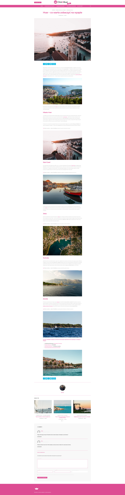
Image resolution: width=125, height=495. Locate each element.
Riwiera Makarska (48, 344)
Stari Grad (73, 165)
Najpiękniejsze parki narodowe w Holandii (82, 416)
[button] (61, 420)
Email (56, 470)
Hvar (56, 106)
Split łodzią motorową (48, 346)
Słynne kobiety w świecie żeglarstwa (43, 416)
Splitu (46, 207)
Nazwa (38, 470)
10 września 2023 (61, 15)
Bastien (65, 15)
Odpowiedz (39, 436)
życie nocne (65, 116)
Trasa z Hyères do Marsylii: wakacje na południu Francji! (62, 417)
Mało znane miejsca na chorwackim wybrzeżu (52, 347)
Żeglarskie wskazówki (46, 415)
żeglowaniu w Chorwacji (58, 343)
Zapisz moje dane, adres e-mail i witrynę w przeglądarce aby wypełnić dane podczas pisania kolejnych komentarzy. (56, 474)
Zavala (58, 301)
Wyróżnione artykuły (39, 415)
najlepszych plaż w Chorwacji (48, 306)
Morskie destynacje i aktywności (62, 415)
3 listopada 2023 (80, 418)
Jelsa (59, 216)
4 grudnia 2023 (41, 418)
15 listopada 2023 (61, 419)
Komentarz (39, 458)
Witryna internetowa (75, 470)
